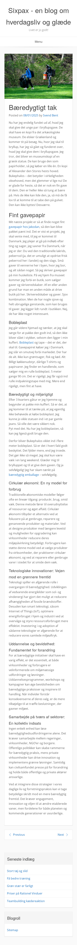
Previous (19, 835)
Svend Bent (50, 115)
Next (61, 835)
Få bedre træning (18, 878)
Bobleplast (26, 342)
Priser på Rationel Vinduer (24, 893)
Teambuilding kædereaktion (26, 901)
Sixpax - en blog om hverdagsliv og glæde (38, 16)
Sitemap (12, 930)
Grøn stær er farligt (20, 886)
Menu (38, 42)
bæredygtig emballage (24, 475)
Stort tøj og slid (17, 871)
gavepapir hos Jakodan (24, 227)
